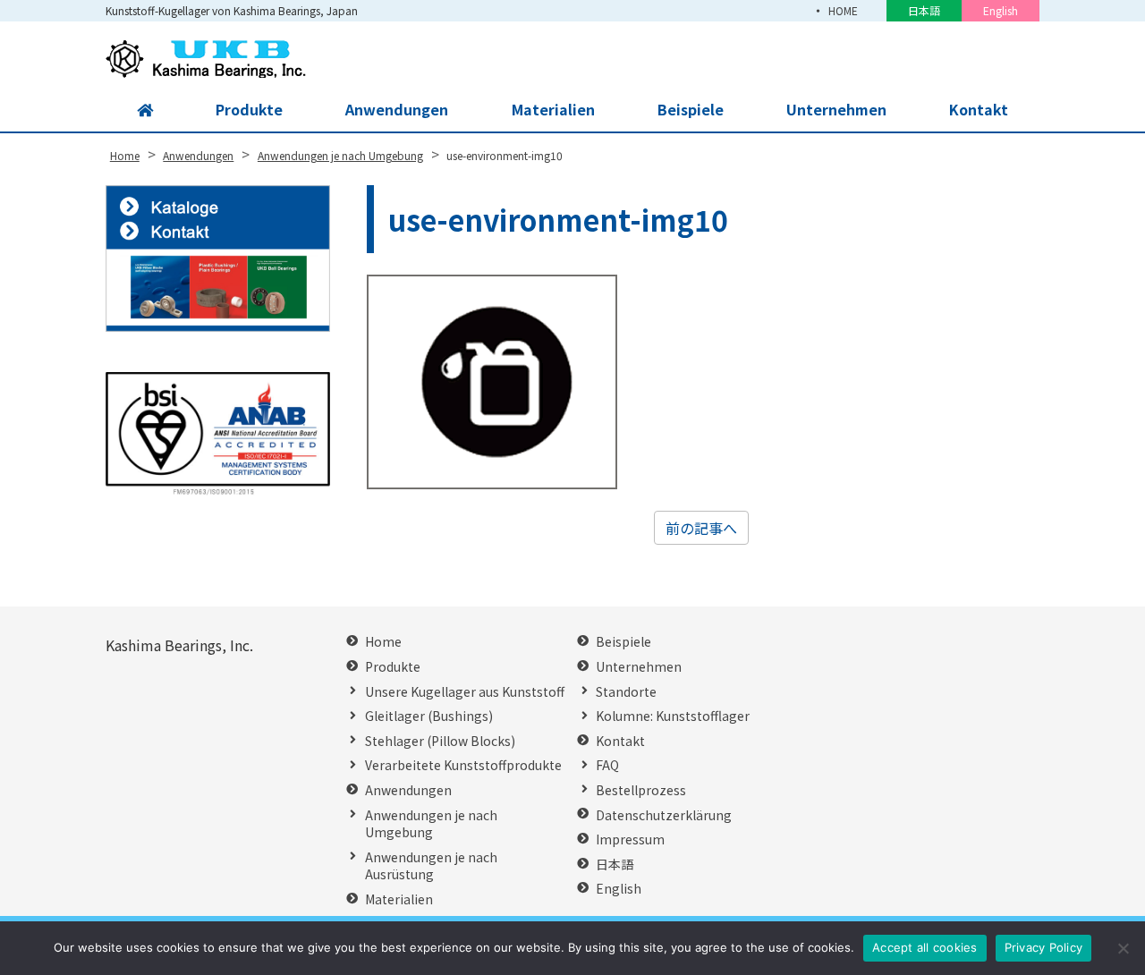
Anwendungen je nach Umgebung (431, 824)
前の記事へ (701, 527)
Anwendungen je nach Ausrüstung (431, 866)
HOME (843, 10)
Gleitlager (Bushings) (429, 716)
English (1000, 10)
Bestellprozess (641, 790)
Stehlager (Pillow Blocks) (440, 741)
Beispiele (690, 109)
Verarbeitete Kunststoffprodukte (463, 765)
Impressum (630, 839)
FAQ (607, 765)
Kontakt (978, 109)
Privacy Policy (1044, 947)
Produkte (249, 109)
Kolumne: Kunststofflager (673, 716)
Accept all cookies (925, 947)
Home (383, 641)
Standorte (626, 691)
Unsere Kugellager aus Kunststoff (464, 691)
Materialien (553, 109)
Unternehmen (836, 109)
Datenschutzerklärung (664, 815)
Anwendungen (396, 109)
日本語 (924, 10)
